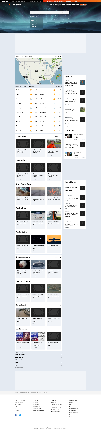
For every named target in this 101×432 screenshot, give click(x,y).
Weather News (72, 419)
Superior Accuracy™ (37, 1)
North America (23, 392)
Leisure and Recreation (73, 408)
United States (33, 392)
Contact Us (17, 410)
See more (58, 86)
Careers (16, 406)
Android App (53, 402)
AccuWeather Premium (55, 409)
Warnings (12, 1)
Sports (70, 414)
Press (16, 408)
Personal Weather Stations (38, 410)
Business (71, 402)
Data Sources (63, 428)
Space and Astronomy (73, 412)
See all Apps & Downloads (56, 404)
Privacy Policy (43, 428)
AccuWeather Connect (37, 408)
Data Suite (17, 1)
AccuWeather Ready (73, 400)
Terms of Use (37, 428)
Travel (70, 416)
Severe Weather (72, 410)
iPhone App (53, 400)
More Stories (67, 127)
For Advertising (36, 404)
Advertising (29, 1)
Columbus (46, 392)
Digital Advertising (18, 404)
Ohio (40, 392)
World (16, 392)
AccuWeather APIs (36, 406)
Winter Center (72, 421)
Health (70, 404)
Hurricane (71, 406)
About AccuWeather (19, 402)
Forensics (23, 1)
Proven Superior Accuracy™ (20, 400)
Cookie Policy (49, 428)
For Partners (35, 402)
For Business (5, 1)
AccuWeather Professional (56, 411)
